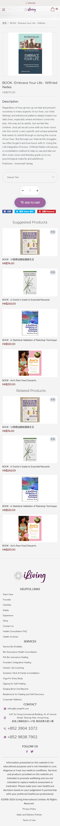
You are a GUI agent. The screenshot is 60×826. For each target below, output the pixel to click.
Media (6, 610)
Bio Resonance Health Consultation (20, 652)
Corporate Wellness (12, 699)
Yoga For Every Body (13, 678)
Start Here (8, 594)
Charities (7, 604)
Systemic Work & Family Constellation (21, 673)
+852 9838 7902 (22, 737)
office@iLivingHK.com (18, 708)
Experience (8, 615)
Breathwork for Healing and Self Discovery (23, 694)
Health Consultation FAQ (15, 631)
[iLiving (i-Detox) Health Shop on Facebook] (26, 752)
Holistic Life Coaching (13, 667)
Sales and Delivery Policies (29, 814)
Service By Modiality (12, 646)
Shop (5, 620)
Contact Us (8, 626)
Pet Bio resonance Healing (15, 657)
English (31, 3)
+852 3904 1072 (22, 728)
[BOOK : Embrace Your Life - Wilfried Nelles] (30, 75)
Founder (7, 599)
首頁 (4, 23)
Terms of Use (29, 820)
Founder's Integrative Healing (17, 662)
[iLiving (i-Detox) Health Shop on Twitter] (32, 752)
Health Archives (10, 636)
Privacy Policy (29, 809)
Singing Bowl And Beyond (15, 688)
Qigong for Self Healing (14, 683)
